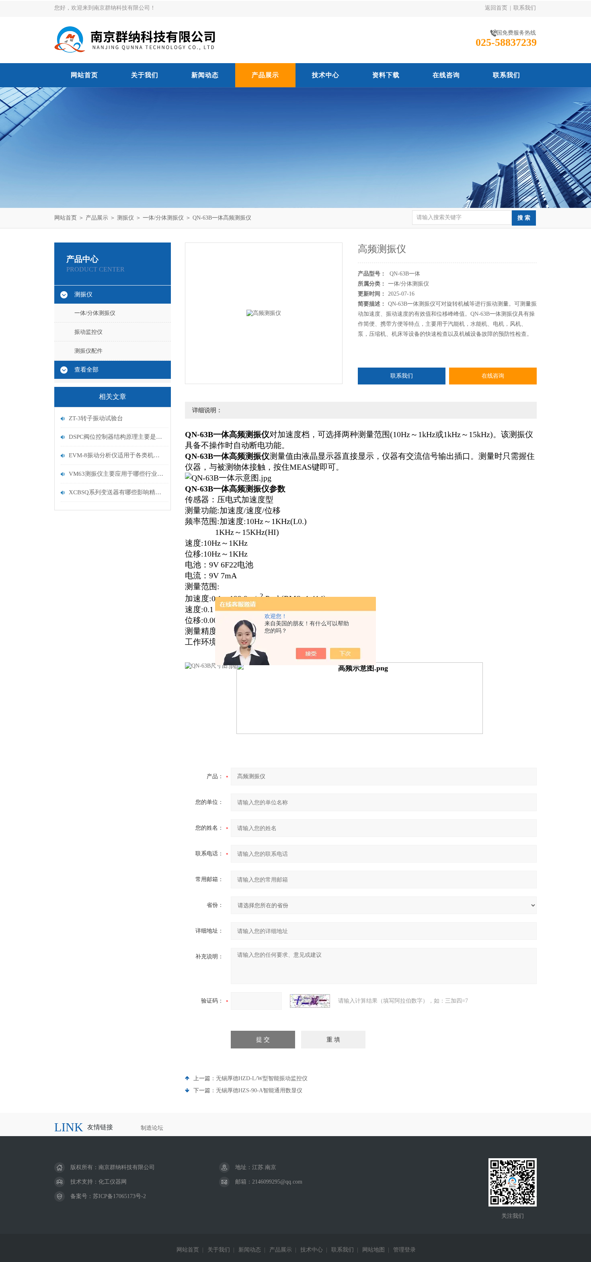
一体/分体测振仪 (163, 218)
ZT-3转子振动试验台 (96, 418)
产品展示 (265, 75)
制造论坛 (152, 1128)
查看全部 (86, 369)
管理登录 (404, 1250)
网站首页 (84, 75)
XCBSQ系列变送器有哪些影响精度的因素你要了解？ (116, 492)
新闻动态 (205, 75)
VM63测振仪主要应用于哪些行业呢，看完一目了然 (116, 474)
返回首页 (496, 8)
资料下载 (386, 75)
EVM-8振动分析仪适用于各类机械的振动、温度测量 (116, 455)
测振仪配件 (88, 351)
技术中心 (325, 75)
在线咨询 (446, 75)
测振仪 (125, 218)
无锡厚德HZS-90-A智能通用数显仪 (259, 1090)
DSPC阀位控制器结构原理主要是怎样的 (116, 437)
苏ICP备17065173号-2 (119, 1196)
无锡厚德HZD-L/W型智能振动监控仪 (262, 1078)
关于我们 (144, 75)
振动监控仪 (88, 332)
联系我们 (524, 8)
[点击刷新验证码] (310, 1001)
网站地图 (373, 1250)
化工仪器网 (112, 1182)
